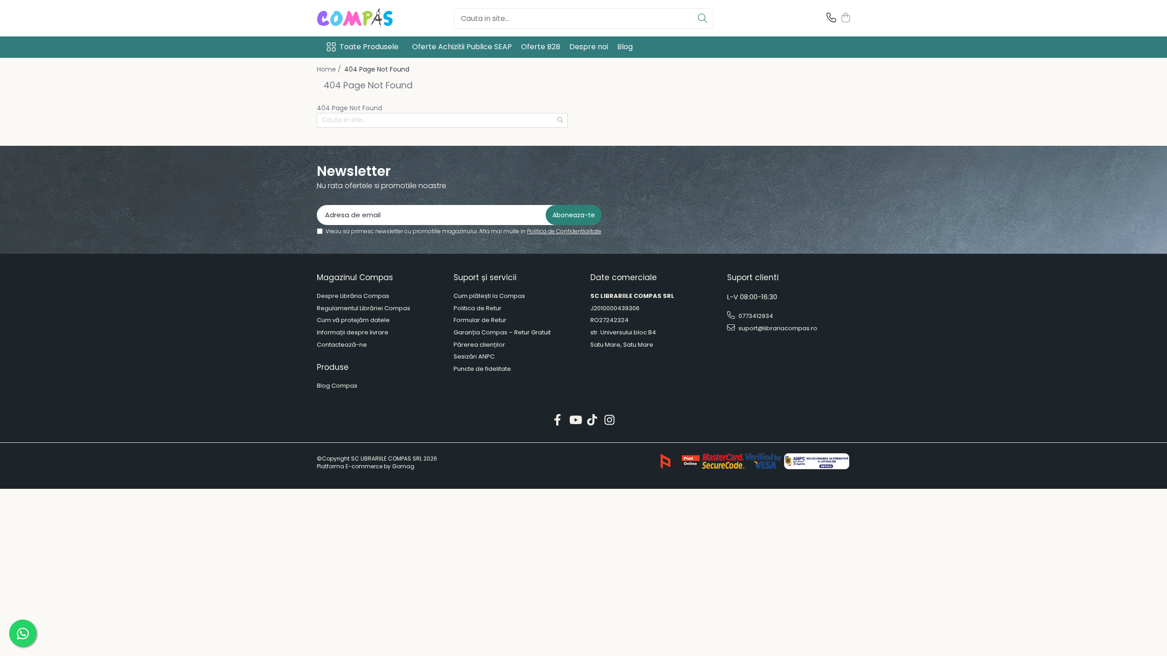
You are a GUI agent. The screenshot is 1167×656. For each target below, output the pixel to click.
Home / (330, 69)
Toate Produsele (369, 47)
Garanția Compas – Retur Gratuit (502, 332)
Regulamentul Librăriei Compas (363, 308)
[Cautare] (702, 18)
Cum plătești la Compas (489, 296)
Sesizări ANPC (474, 357)
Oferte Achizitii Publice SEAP (462, 46)
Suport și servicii (485, 277)
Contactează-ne (342, 345)
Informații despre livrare (352, 332)
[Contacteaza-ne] (831, 18)
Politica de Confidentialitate (564, 231)
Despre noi (588, 46)
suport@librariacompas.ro (777, 328)
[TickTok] (592, 420)
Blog (625, 46)
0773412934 (755, 316)
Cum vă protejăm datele (353, 320)
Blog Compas (337, 386)
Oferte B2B (540, 46)
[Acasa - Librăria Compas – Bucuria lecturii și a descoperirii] (362, 18)
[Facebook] (558, 420)
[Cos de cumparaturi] (845, 18)
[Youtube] (575, 420)
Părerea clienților (479, 345)
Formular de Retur (480, 320)
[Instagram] (610, 420)
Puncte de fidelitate (482, 369)
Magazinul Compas (355, 277)
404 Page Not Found (376, 69)
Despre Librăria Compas (353, 296)
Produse (333, 367)
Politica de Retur (477, 308)
